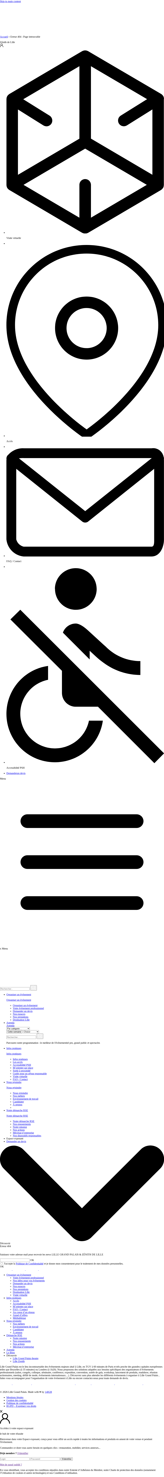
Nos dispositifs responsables (27, 1135)
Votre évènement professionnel (28, 1008)
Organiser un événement (18, 1000)
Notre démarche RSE (17, 1115)
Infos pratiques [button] (13, 1048)
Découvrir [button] (11, 1355)
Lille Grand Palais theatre (25, 1358)
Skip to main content (10, 1)
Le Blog (10, 1352)
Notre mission (20, 1127)
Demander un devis (23, 1011)
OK (2, 1266)
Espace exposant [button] (14, 1138)
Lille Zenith (19, 1361)
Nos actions (19, 1130)
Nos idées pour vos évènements (29, 1280)
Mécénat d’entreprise (23, 1132)
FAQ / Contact (20, 1079)
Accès (16, 1300)
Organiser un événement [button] (18, 994)
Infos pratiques (13, 1053)
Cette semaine (14, 1032)
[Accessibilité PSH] (85, 762)
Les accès (18, 1062)
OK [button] (32, 1260)
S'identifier (22, 1453)
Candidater (18, 1101)
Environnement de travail (25, 1098)
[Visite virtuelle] (85, 232)
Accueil (4, 36)
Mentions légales (14, 1397)
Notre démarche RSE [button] (17, 1110)
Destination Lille (21, 1019)
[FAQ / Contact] (85, 555)
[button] (82, 46)
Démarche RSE (14, 1335)
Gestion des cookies (16, 1400)
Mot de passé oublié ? (11, 1464)
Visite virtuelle (20, 1076)
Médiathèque (19, 1318)
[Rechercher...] (33, 988)
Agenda (10, 1022)
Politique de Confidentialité (29, 1263)
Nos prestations (20, 1017)
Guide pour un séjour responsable (30, 1073)
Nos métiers (19, 1096)
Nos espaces (19, 1014)
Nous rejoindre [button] (13, 1082)
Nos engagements (22, 1124)
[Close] (1, 1411)
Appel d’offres (20, 1315)
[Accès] (85, 435)
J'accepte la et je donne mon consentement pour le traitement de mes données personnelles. (63, 1263)
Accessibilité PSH (22, 1065)
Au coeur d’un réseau (24, 1312)
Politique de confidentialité (19, 1403)
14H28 (48, 1392)
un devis (15, 773)
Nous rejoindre (13, 1087)
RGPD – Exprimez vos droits (21, 1406)
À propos (17, 1104)
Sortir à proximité (21, 1070)
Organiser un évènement (18, 1274)
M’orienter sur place (23, 1067)
